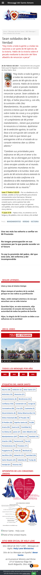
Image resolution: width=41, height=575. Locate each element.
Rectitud (27, 451)
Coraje (31, 404)
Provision (22, 446)
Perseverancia (8, 446)
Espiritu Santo (20, 422)
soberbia (22, 460)
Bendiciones (25, 399)
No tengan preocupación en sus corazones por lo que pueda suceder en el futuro (20, 244)
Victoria (35, 221)
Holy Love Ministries (23, 548)
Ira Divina (6, 432)
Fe (31, 422)
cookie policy (26, 573)
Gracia (6, 427)
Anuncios (19, 394)
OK (34, 573)
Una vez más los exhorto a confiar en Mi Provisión (19, 232)
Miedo (23, 436)
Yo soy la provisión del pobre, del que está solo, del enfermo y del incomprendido (19, 257)
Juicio (16, 432)
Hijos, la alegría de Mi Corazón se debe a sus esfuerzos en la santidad (20, 317)
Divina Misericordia (26, 413)
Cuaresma (29, 408)
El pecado (24, 418)
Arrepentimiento (9, 399)
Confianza (7, 404)
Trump (32, 460)
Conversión (20, 404)
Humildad (26, 427)
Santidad (31, 455)
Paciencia (18, 441)
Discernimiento (9, 413)
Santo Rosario (9, 460)
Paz (27, 441)
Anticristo (7, 394)
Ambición (17, 390)
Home (5, 31)
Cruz (19, 408)
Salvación (19, 455)
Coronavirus (8, 408)
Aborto (6, 390)
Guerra (15, 427)
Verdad (26, 221)
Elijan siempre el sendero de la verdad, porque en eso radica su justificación (17, 292)
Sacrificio (7, 455)
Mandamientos (14, 221)
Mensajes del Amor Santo (16, 31)
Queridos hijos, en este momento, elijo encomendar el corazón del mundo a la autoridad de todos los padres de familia (18, 308)
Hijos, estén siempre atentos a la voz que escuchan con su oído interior (19, 300)
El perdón (7, 422)
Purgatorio (7, 451)
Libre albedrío (29, 432)
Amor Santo (30, 390)
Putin (17, 451)
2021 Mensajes (30, 31)
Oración (7, 441)
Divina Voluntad (9, 418)
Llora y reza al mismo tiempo (13, 286)
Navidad (33, 436)
